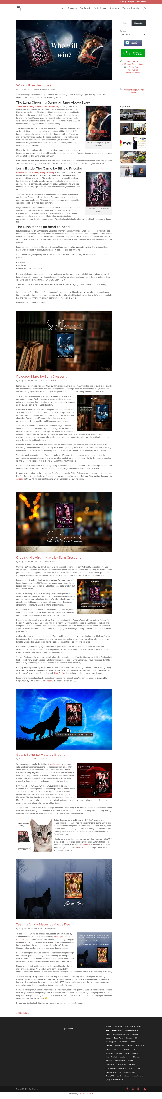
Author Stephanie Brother (133, 1026)
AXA (107, 1030)
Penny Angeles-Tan (26, 89)
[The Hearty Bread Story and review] (126, 157)
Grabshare (109, 1053)
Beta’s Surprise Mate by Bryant (40, 755)
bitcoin (108, 1034)
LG (129, 1057)
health (127, 1053)
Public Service (99, 8)
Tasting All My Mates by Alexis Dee (43, 924)
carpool (108, 1038)
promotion (132, 1064)
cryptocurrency (119, 1045)
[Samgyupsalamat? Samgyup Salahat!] (139, 157)
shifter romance (111, 1072)
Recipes (131, 2)
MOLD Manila (136, 1057)
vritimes (126, 1076)
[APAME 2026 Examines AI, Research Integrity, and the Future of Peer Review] (139, 129)
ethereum (130, 1045)
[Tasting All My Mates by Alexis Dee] (139, 171)
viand (119, 1076)
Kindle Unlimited (111, 1057)
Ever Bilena (140, 1045)
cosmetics (133, 1042)
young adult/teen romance (114, 1080)
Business (72, 8)
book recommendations (121, 1034)
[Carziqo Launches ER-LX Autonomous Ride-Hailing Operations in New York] (126, 115)
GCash (116, 1049)
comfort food (123, 1042)
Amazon (19, 479)
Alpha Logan (55, 764)
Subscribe (138, 23)
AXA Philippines (117, 1030)
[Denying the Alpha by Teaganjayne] (126, 129)
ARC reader (118, 1026)
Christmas (129, 1038)
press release (110, 1064)
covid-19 (109, 1045)
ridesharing (122, 1068)
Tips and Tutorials (131, 8)
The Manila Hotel (129, 1072)
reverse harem (111, 1068)
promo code (122, 1064)
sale (138, 1068)
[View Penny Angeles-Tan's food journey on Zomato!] (133, 93)
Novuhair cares (120, 1061)
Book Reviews (141, 2)
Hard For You (59, 673)
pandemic (131, 1061)
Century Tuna (118, 1038)
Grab (133, 1049)
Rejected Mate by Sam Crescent (41, 376)
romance (131, 1068)
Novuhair (109, 1061)
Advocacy (122, 2)
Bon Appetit (85, 8)
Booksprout (135, 1034)
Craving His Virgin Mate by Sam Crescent (48, 557)
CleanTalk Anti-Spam (86, 1094)
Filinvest (108, 1049)
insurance (135, 1053)
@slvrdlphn (68, 1029)
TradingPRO (110, 1076)
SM (120, 1072)
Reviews (113, 8)
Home (62, 8)
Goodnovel (85, 845)
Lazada (122, 1057)
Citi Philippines (111, 1042)
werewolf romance (137, 1076)
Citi (136, 1038)
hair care (119, 1053)
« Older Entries (22, 1013)
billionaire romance (131, 1030)
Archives (123, 31)
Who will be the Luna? (33, 85)
